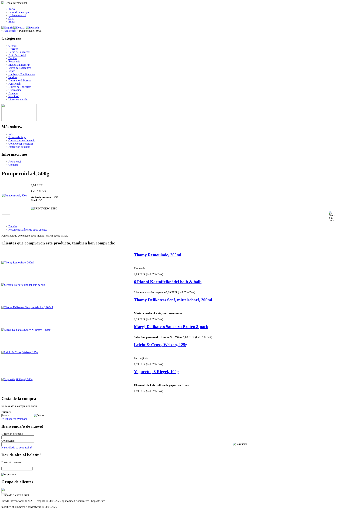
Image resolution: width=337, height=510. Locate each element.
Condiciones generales (20, 143)
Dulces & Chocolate (19, 86)
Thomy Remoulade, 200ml (157, 255)
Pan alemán (14, 83)
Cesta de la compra (18, 12)
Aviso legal (14, 161)
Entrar (11, 21)
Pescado (13, 93)
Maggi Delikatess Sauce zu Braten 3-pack (171, 326)
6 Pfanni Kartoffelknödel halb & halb (167, 281)
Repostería (14, 61)
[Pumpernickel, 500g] (14, 195)
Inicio (11, 8)
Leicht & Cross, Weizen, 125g (160, 344)
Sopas (11, 70)
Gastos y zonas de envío (21, 140)
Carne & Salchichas (19, 51)
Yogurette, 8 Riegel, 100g (156, 371)
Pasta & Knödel (17, 55)
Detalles (12, 226)
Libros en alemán (18, 99)
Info (10, 134)
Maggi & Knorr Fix (19, 64)
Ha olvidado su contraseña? (16, 447)
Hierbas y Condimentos (21, 74)
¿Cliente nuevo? (17, 15)
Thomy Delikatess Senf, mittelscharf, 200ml (173, 300)
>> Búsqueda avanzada (14, 418)
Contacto (13, 164)
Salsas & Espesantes (19, 67)
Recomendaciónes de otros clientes (27, 229)
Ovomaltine (14, 89)
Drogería (13, 48)
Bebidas (12, 58)
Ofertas (12, 45)
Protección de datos (19, 146)
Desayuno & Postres (19, 80)
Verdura (12, 77)
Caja (11, 18)
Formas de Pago (17, 137)
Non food (13, 96)
